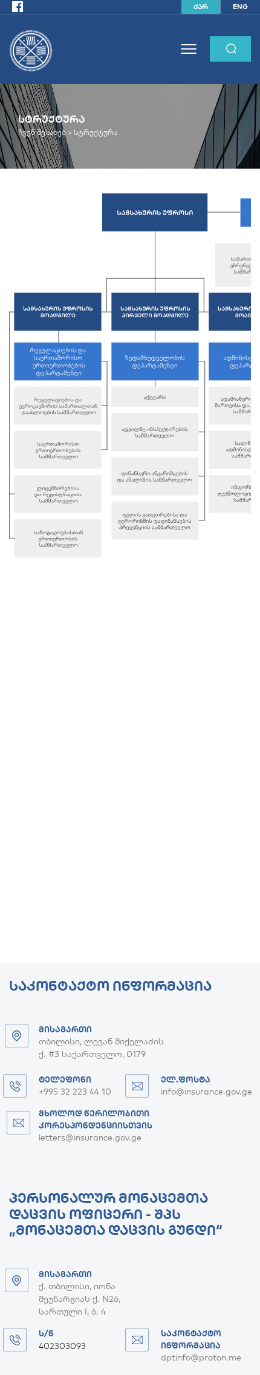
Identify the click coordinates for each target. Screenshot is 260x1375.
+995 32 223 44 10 (75, 1091)
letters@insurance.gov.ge (90, 1137)
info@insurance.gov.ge (206, 1091)
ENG (240, 6)
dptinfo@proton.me (201, 1357)
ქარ (200, 6)
